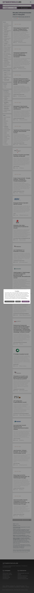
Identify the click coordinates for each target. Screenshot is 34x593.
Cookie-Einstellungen (9, 301)
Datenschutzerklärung (24, 298)
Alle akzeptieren (25, 301)
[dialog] (17, 296)
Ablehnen (18, 301)
